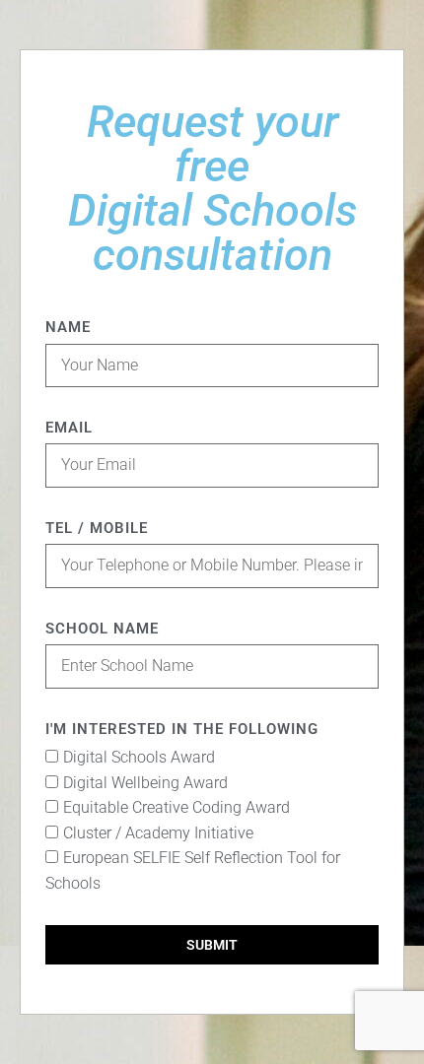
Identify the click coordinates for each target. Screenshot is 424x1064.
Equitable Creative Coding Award (176, 807)
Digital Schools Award (139, 757)
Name (68, 327)
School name (102, 628)
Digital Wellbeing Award (145, 782)
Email (69, 427)
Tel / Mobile (96, 528)
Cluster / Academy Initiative (158, 833)
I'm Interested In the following (181, 729)
